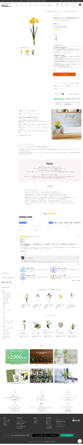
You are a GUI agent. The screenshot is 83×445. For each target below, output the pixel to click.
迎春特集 (55, 85)
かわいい (4, 310)
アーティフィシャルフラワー (7, 277)
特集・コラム (36, 5)
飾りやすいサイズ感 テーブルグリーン (41, 383)
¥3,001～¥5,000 (10, 328)
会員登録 (35, 421)
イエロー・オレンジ (59, 11)
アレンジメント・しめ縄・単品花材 (65, 85)
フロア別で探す (19, 428)
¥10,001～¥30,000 (6, 332)
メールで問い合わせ (52, 435)
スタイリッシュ (5, 312)
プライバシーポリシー (60, 420)
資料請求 (50, 5)
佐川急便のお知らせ (62, 66)
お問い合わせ (78, 1)
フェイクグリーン (5, 273)
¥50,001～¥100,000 (6, 336)
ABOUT (61, 1)
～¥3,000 (4, 328)
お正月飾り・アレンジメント (59, 88)
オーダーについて (67, 1)
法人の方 (4, 423)
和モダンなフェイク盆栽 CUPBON (41, 364)
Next (80, 301)
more (21, 336)
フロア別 (29, 5)
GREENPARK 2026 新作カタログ (17, 383)
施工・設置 (44, 5)
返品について (48, 423)
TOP (45, 11)
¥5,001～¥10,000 (6, 330)
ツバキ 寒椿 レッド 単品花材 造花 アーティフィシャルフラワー (48, 306)
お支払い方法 (48, 420)
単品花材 (77, 83)
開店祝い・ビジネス (6, 303)
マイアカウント (36, 420)
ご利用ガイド (73, 1)
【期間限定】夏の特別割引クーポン (17, 364)
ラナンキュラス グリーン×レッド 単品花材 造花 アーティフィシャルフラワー (71, 306)
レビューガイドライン (60, 426)
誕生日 (4, 305)
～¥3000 (66, 83)
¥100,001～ (5, 338)
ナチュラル (9, 310)
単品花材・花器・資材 (6, 282)
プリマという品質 (6, 420)
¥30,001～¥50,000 (6, 334)
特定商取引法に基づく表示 (61, 421)
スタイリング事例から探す (21, 426)
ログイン (35, 423)
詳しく (42, 399)
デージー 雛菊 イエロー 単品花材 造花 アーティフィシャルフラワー (60, 306)
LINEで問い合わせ (66, 435)
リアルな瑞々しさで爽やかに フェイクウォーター (65, 383)
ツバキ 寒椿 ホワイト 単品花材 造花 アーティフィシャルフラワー (37, 306)
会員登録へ (15, 399)
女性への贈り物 (5, 301)
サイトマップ (58, 423)
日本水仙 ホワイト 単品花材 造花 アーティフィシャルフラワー (26, 306)
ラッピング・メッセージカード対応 (60, 26)
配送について (48, 421)
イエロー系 (72, 83)
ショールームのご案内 (38, 435)
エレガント (5, 314)
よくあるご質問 (49, 426)
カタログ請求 (49, 428)
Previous (19, 301)
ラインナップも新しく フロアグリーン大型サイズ (65, 364)
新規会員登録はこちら (68, 104)
